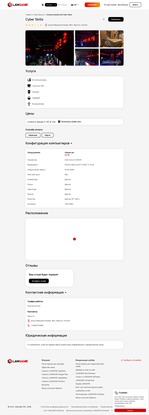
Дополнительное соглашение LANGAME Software (87, 410)
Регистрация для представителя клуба (90, 365)
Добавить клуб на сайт (85, 370)
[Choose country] (43, 5)
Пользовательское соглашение (84, 407)
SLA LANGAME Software (54, 410)
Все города (62, 5)
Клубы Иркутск (39, 15)
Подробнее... (120, 406)
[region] (74, 178)
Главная (28, 15)
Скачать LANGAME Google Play (55, 374)
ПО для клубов (110, 5)
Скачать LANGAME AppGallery (54, 378)
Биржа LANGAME (83, 384)
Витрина (45, 385)
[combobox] (51, 4)
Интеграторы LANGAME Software (90, 394)
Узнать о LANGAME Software (88, 377)
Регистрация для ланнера (53, 364)
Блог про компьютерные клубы (89, 387)
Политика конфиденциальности (55, 407)
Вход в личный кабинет (52, 388)
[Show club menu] (103, 19)
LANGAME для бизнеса (85, 373)
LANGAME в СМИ (83, 391)
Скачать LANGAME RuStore (53, 381)
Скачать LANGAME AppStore (54, 371)
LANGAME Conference (85, 380)
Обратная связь (48, 367)
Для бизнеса (123, 5)
